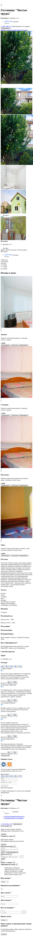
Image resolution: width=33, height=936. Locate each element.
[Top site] (2, 822)
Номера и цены (5, 30)
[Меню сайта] (1, 4)
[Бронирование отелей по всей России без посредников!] (6, 2)
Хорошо (3, 834)
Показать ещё (5, 755)
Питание (19, 30)
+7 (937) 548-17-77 (6, 26)
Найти (3, 858)
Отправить (4, 786)
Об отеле (13, 30)
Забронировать (5, 28)
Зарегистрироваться (12, 852)
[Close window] (11, 826)
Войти (3, 852)
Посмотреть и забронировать (20, 345)
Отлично (3, 934)
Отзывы (25, 30)
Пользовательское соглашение (13, 818)
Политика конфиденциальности (14, 816)
